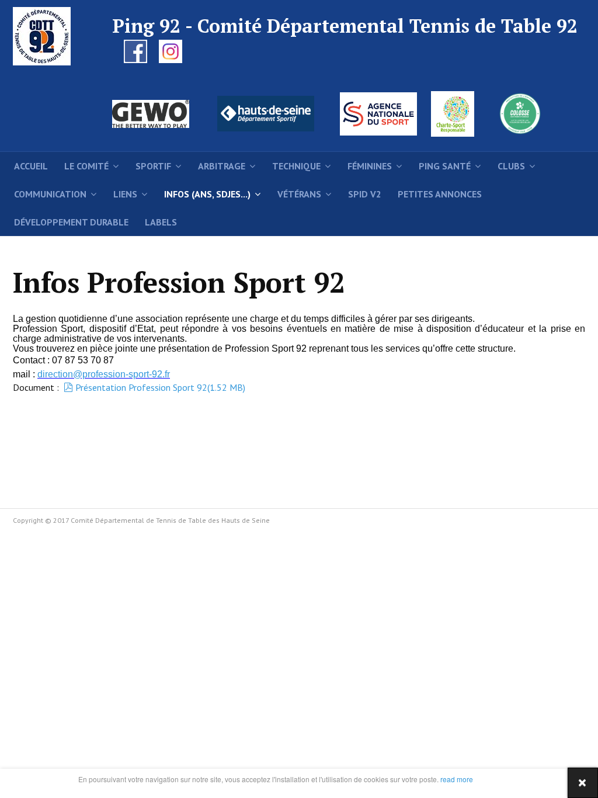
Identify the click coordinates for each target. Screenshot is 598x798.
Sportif (153, 166)
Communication (50, 194)
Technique (296, 166)
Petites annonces (440, 194)
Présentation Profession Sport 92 (160, 387)
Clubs (511, 166)
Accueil (31, 166)
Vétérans (299, 194)
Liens (125, 194)
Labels (161, 222)
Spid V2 (364, 194)
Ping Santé (445, 166)
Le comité (86, 166)
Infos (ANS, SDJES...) (207, 194)
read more (456, 779)
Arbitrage (221, 166)
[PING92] (45, 36)
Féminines (369, 166)
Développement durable (71, 222)
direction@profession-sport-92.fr (103, 374)
